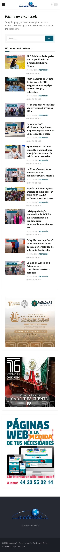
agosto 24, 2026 (34, 118)
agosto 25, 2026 (34, 73)
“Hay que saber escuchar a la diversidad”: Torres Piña (40, 108)
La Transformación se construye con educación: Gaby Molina (40, 172)
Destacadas (11, 57)
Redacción (43, 70)
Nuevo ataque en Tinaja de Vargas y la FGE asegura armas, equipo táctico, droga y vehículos (40, 85)
